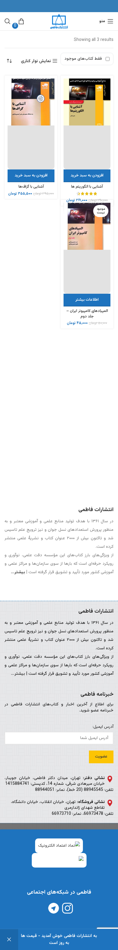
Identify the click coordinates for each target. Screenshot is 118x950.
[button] (87, 175)
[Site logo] (59, 21)
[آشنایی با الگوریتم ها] (87, 124)
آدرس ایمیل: (103, 727)
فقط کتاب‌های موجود (83, 58)
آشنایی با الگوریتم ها (87, 187)
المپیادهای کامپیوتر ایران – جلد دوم (87, 313)
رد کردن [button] (9, 939)
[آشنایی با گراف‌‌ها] (31, 124)
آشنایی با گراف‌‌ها (31, 187)
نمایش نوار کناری (36, 61)
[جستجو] (8, 21)
